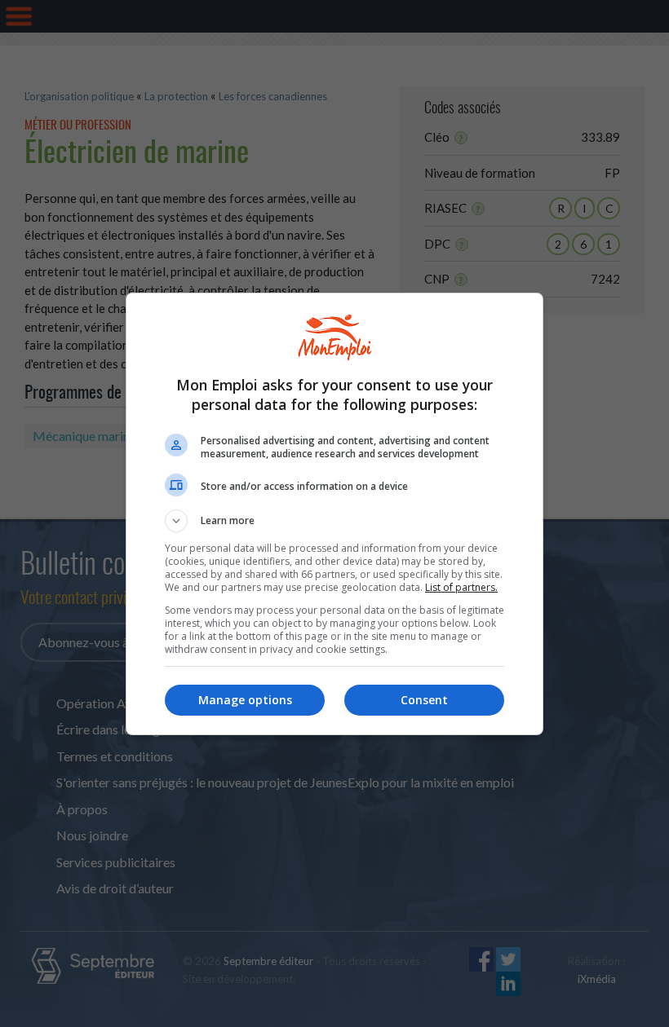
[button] (334, 520)
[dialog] (334, 514)
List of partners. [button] (461, 587)
